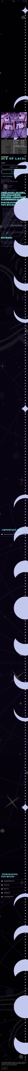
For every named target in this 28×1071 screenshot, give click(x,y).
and (7, 232)
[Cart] (26, 1)
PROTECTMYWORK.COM (16, 225)
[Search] (23, 1)
